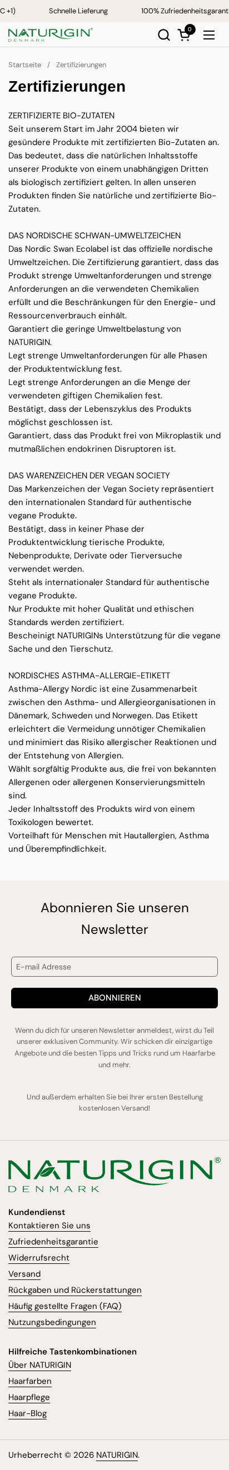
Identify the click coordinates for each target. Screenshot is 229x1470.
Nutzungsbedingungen (52, 1322)
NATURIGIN (117, 1455)
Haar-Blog (27, 1413)
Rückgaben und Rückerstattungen (75, 1290)
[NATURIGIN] (50, 35)
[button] (164, 35)
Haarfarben (30, 1381)
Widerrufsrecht (38, 1257)
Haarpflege (29, 1397)
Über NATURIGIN (39, 1365)
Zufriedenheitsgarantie (53, 1241)
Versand (24, 1273)
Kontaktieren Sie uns (49, 1225)
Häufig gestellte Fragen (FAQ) (65, 1306)
